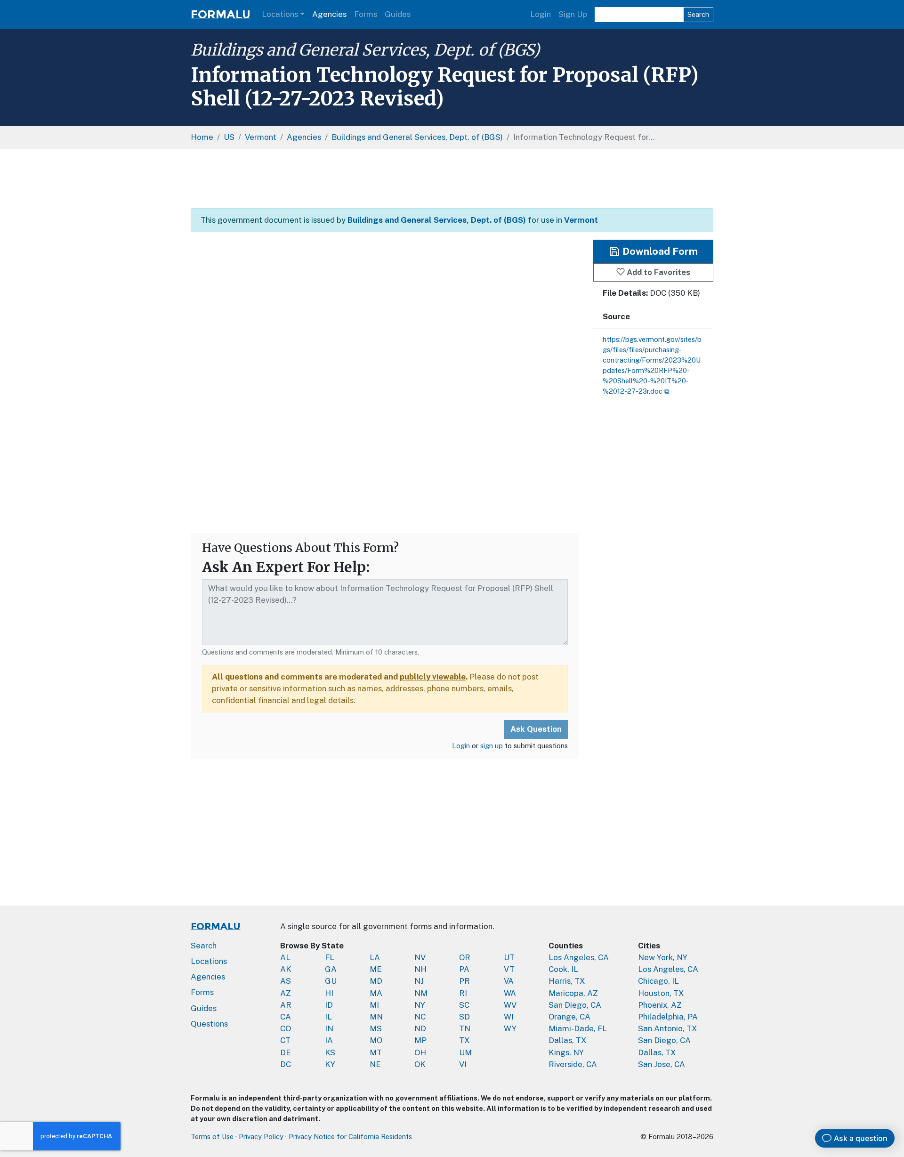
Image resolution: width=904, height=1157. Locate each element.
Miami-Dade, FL (578, 1028)
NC (420, 1016)
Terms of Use (212, 1137)
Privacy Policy (261, 1137)
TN (464, 1028)
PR (464, 981)
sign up (491, 746)
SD (464, 1016)
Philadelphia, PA (668, 1016)
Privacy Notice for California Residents (350, 1137)
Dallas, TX (568, 1040)
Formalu (220, 14)
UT (509, 957)
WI (509, 1016)
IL (328, 1016)
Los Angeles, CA (579, 957)
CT (285, 1040)
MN (376, 1016)
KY (330, 1064)
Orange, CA (569, 1016)
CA (285, 1016)
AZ (285, 993)
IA (329, 1040)
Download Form (659, 251)
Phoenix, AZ (660, 1005)
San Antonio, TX (667, 1028)
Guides (398, 14)
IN (329, 1028)
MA (376, 993)
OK (420, 1064)
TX (464, 1040)
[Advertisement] (452, 178)
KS (330, 1052)
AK (285, 969)
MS (376, 1028)
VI (463, 1064)
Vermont (581, 220)
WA (510, 993)
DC (285, 1064)
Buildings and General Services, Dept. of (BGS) (365, 50)
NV (420, 957)
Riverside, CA (573, 1064)
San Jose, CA (661, 1064)
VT (509, 969)
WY (510, 1028)
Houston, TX (661, 993)
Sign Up (572, 14)
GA (331, 969)
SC (464, 1005)
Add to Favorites (657, 272)
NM (421, 993)
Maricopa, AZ (573, 993)
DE (285, 1052)
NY (419, 1005)
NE (375, 1064)
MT (376, 1052)
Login (540, 14)
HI (329, 993)
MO (376, 1040)
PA (464, 969)
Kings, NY (566, 1052)
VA (509, 981)
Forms (365, 14)
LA (375, 957)
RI (463, 993)
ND (420, 1028)
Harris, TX (567, 981)
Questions (209, 1023)
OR (464, 957)
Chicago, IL (658, 981)
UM (465, 1052)
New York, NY (662, 957)
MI (374, 1005)
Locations (280, 14)
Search (698, 14)
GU (331, 981)
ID (329, 1005)
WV (510, 1005)
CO (285, 1028)
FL (329, 957)
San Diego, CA (575, 1005)
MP (420, 1040)
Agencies (329, 14)
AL (285, 957)
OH (420, 1052)
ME (376, 969)
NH (420, 969)
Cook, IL (563, 969)
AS (285, 981)
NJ (419, 981)
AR (285, 1005)
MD (376, 981)
